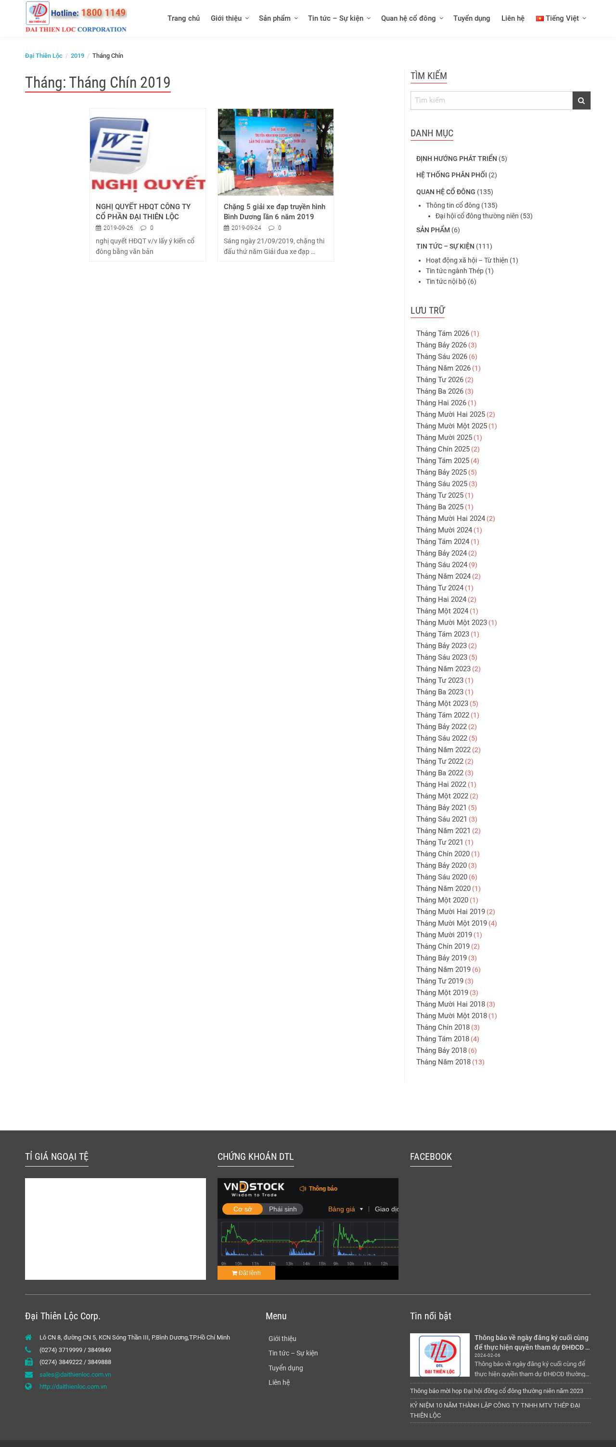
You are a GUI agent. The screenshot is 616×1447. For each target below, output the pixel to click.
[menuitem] (183, 18)
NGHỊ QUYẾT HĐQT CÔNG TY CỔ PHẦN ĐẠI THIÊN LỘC (144, 211)
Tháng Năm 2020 (443, 888)
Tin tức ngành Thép (455, 271)
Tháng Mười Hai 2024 (450, 518)
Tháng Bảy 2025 (441, 472)
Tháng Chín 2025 (443, 449)
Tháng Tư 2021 (439, 842)
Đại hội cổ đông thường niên (477, 216)
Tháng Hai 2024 (441, 599)
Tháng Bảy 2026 (441, 345)
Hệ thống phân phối (451, 175)
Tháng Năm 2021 (443, 830)
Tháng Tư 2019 (439, 981)
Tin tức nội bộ (446, 281)
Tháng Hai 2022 (441, 784)
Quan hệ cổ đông (408, 18)
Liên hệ (513, 18)
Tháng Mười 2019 (444, 934)
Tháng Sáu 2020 (441, 877)
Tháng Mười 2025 (444, 437)
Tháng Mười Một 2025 (451, 426)
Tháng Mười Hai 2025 (450, 414)
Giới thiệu (226, 18)
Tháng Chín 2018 (443, 1027)
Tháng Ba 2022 (439, 773)
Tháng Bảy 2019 (441, 958)
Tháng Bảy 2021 (441, 807)
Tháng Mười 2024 (444, 530)
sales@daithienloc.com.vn (75, 1374)
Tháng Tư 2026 (439, 379)
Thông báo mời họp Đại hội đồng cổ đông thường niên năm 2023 (496, 1390)
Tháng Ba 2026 (439, 391)
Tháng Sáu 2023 (441, 657)
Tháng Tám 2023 (442, 634)
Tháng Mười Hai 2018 (450, 1004)
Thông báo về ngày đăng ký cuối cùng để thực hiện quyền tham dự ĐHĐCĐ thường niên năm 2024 (532, 1343)
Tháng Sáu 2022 (441, 738)
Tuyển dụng (471, 18)
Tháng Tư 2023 (439, 680)
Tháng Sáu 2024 (441, 564)
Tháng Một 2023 (442, 703)
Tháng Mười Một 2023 (451, 622)
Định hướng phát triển (456, 158)
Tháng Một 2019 (442, 992)
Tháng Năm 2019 (443, 969)
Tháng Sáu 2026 (441, 356)
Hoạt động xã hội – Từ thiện (467, 260)
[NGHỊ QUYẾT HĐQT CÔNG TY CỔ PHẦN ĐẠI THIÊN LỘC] (147, 151)
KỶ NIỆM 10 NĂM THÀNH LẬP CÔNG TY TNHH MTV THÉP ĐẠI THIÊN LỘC (495, 1410)
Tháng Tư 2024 (439, 588)
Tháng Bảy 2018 (441, 1050)
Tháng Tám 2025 (442, 460)
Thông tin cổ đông (453, 205)
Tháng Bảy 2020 (441, 865)
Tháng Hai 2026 (441, 402)
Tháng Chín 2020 (443, 854)
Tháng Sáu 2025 (441, 483)
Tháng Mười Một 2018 (451, 1015)
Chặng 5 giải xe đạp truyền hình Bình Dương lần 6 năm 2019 (275, 211)
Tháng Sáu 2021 (441, 819)
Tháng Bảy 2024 (441, 553)
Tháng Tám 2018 (442, 1039)
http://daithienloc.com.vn (73, 1386)
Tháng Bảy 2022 (441, 726)
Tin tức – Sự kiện (335, 18)
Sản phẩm (275, 18)
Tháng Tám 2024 (442, 541)
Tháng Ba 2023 (439, 692)
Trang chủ (183, 18)
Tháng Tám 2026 (442, 333)
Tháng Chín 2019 (443, 946)
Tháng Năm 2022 (443, 749)
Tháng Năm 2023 (443, 668)
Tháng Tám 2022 (442, 715)
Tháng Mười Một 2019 (451, 923)
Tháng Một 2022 (442, 796)
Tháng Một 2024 (442, 611)
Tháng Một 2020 (442, 900)
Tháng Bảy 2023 (441, 645)
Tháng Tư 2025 (439, 495)
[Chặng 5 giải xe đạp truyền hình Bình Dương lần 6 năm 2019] (276, 151)
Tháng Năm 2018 (443, 1062)
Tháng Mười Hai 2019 (450, 911)
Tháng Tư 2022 (439, 761)
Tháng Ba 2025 (439, 507)
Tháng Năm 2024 (443, 576)
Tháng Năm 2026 (443, 368)
